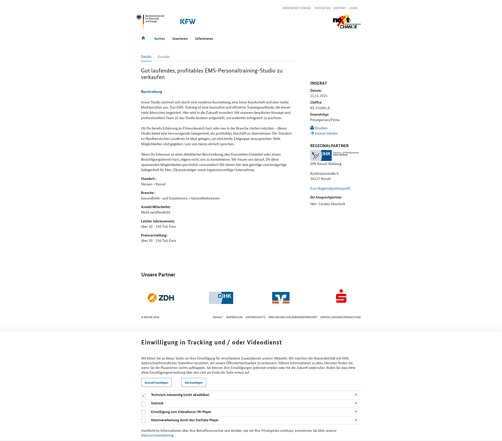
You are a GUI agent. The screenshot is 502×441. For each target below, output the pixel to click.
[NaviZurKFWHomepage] (188, 23)
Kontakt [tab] (164, 56)
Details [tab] (146, 56)
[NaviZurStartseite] (347, 21)
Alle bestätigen (194, 382)
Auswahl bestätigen (156, 382)
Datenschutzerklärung (157, 435)
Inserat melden (326, 133)
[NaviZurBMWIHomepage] (150, 23)
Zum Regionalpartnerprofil (330, 188)
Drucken (320, 127)
